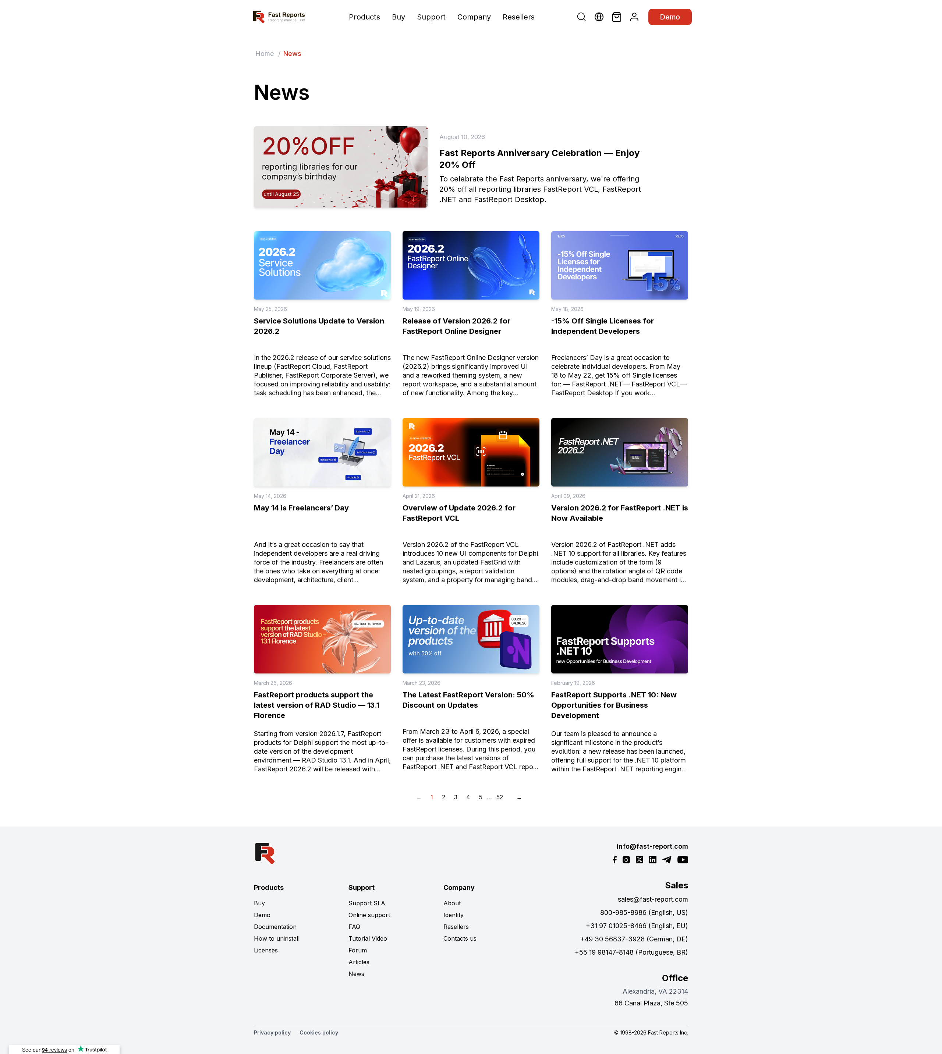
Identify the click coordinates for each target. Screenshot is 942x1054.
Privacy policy (272, 1032)
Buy (398, 17)
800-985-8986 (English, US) (644, 912)
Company (474, 17)
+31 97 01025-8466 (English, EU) (637, 926)
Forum (357, 950)
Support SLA (366, 903)
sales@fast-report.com (653, 899)
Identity (453, 915)
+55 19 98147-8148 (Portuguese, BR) (631, 952)
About (452, 903)
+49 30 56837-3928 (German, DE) (634, 939)
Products (364, 17)
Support (431, 17)
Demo (670, 17)
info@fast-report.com (652, 846)
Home (264, 53)
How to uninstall (277, 938)
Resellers (519, 17)
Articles (358, 962)
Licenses (266, 950)
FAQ (354, 926)
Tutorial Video (367, 938)
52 (499, 797)
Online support (369, 915)
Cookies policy (319, 1032)
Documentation (275, 926)
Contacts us (460, 938)
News (356, 973)
